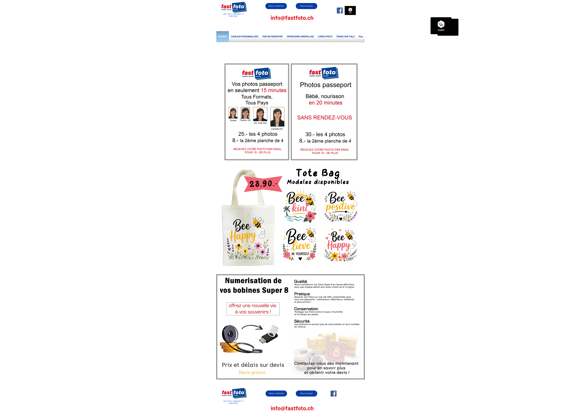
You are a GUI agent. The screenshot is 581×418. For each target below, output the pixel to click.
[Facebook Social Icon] (340, 10)
